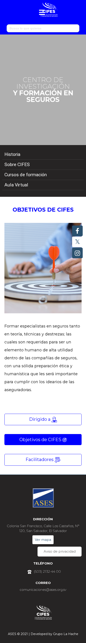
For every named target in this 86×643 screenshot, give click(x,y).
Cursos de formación (25, 174)
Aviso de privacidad (60, 551)
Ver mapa (43, 540)
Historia (12, 154)
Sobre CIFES (17, 164)
